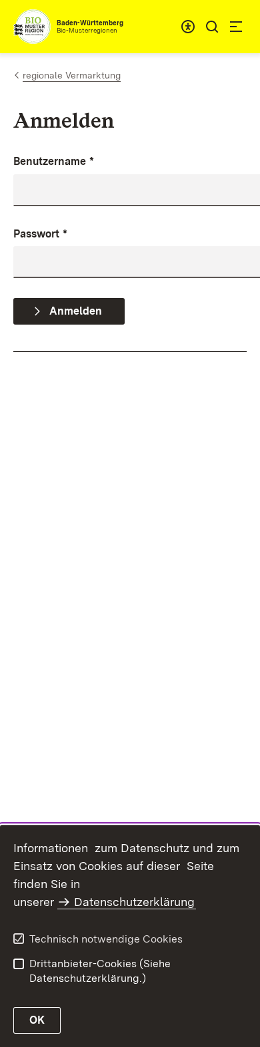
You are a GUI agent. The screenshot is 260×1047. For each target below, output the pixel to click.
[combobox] (188, 26)
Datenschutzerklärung (134, 902)
